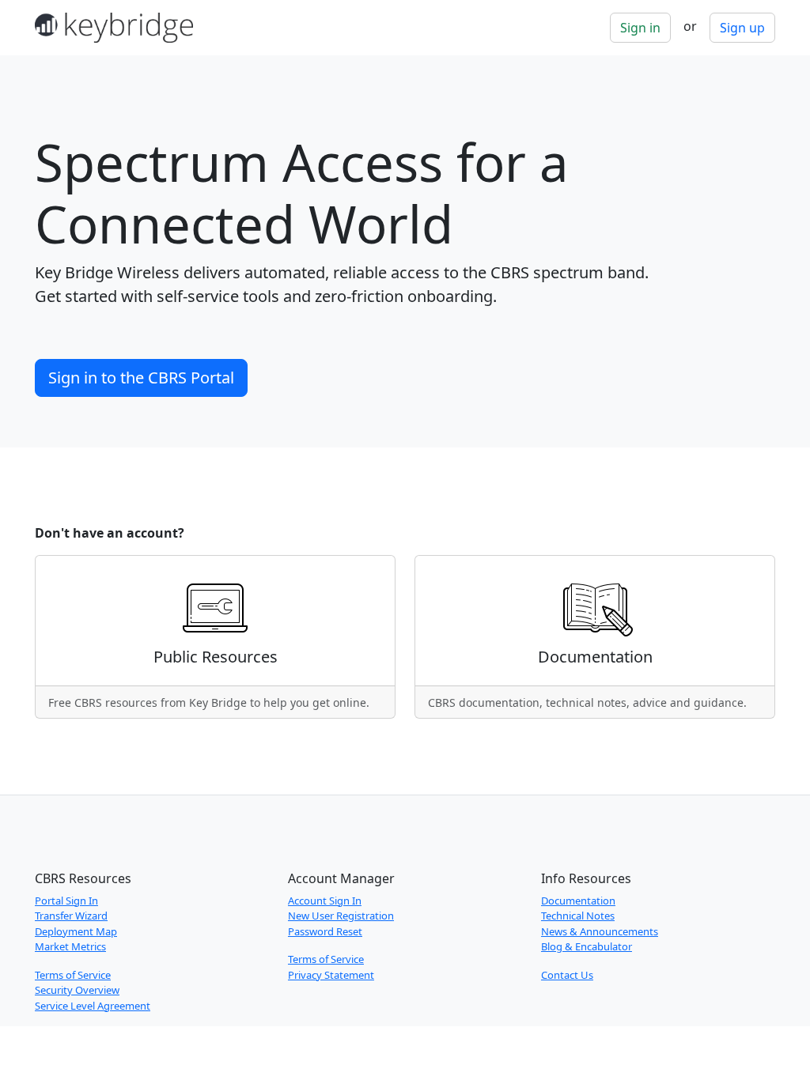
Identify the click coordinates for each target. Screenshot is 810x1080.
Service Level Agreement (92, 1006)
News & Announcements (599, 931)
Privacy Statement (331, 975)
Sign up (742, 27)
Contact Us (567, 975)
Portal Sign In (66, 900)
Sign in (640, 27)
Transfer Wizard (71, 915)
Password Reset (325, 931)
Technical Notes (578, 915)
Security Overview (77, 990)
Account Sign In (324, 900)
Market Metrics (70, 946)
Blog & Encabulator (586, 946)
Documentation (578, 900)
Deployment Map (76, 931)
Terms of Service (73, 975)
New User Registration (341, 915)
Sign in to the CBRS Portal (141, 377)
